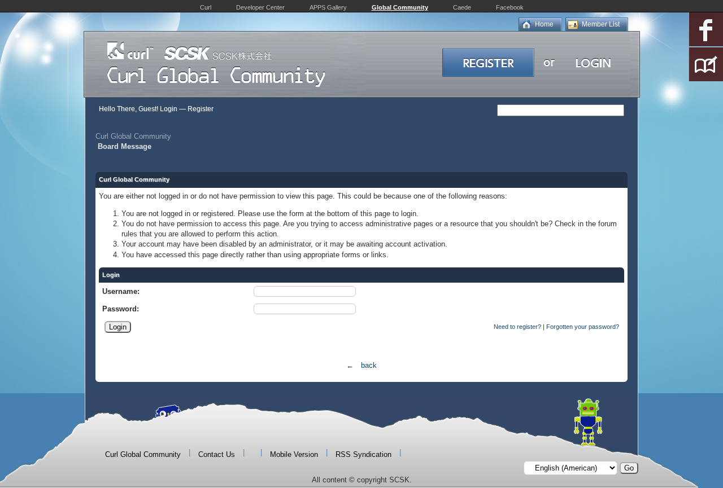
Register (201, 108)
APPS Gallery (328, 7)
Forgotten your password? (582, 326)
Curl (205, 7)
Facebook (510, 7)
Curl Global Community (133, 136)
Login (168, 108)
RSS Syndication (363, 454)
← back (361, 365)
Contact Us (216, 454)
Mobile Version (294, 454)
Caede (462, 7)
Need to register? (517, 326)
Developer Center (260, 7)
